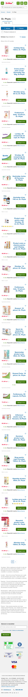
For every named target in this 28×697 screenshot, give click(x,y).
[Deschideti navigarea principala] (2, 3)
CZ (12, 692)
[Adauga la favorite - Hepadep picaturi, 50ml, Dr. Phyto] (25, 476)
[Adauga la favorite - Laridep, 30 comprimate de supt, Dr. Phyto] (25, 131)
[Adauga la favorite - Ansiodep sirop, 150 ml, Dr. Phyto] (25, 194)
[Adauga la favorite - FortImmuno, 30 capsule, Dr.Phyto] (25, 391)
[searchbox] (14, 7)
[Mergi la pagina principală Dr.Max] (9, 3)
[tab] (7, 23)
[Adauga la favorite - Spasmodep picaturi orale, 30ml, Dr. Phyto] (25, 349)
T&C (10, 630)
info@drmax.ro (7, 689)
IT (18, 692)
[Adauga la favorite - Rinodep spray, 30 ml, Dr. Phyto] (25, 89)
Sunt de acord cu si (13, 630)
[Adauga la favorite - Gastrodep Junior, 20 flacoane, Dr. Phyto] (25, 173)
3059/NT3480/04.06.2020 (8, 686)
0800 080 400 (19, 689)
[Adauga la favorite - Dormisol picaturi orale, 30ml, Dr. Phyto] (25, 433)
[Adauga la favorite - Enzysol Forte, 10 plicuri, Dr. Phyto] (25, 370)
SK (14, 692)
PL (16, 692)
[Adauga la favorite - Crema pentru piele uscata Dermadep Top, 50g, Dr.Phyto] (25, 66)
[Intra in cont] (21, 3)
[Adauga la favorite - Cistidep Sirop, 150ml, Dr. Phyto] (25, 45)
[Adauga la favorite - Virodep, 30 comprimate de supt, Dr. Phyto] (25, 152)
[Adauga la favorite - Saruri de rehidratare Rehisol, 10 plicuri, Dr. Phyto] (25, 326)
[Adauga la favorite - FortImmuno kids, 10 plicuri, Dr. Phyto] (25, 284)
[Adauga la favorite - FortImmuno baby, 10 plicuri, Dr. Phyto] (25, 110)
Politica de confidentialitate (18, 630)
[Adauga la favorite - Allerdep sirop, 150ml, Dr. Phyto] (25, 540)
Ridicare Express (21, 59)
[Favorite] (18, 3)
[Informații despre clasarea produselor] (15, 37)
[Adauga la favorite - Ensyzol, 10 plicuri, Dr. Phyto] (25, 305)
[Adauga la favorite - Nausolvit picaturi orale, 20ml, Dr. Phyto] (25, 517)
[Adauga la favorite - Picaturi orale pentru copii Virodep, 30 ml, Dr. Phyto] (25, 215)
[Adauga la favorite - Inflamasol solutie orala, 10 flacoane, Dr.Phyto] (25, 412)
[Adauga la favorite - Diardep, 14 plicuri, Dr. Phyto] (25, 263)
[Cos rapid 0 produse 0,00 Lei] (25, 3)
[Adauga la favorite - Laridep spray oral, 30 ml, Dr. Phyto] (25, 496)
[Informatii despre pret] (9, 56)
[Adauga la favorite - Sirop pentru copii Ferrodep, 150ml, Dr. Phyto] (25, 454)
